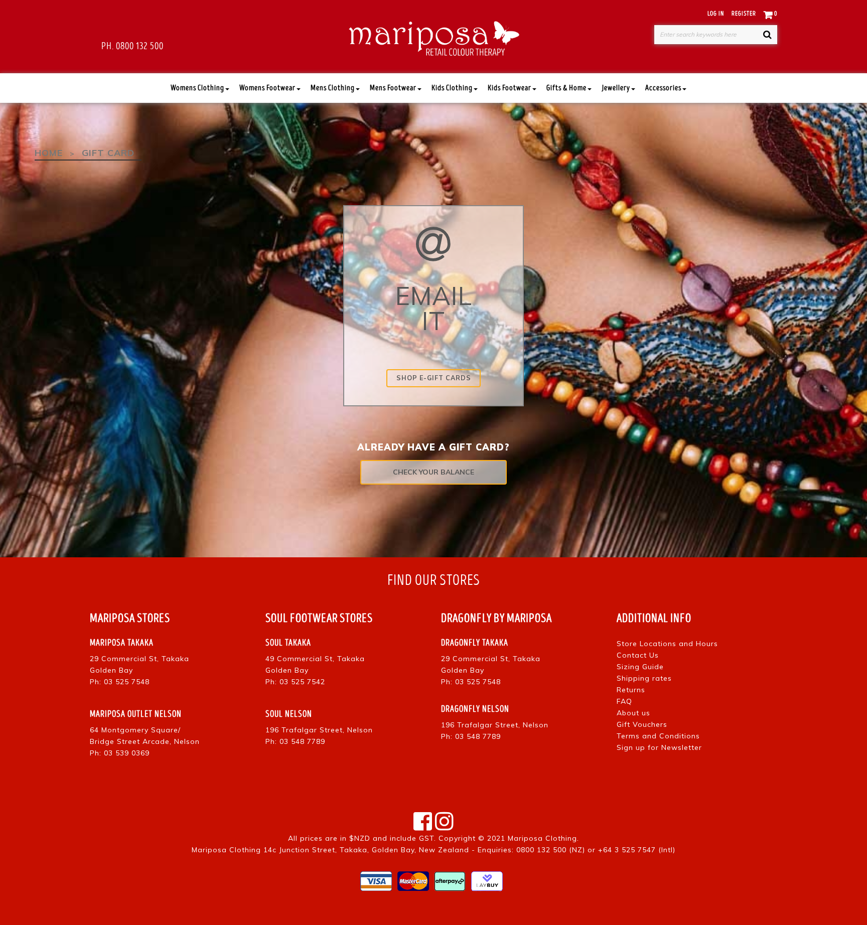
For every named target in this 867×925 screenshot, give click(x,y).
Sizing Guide (640, 666)
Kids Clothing (452, 88)
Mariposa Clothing (542, 838)
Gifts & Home (566, 88)
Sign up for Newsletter (659, 747)
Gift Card (108, 153)
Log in (715, 14)
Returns (631, 689)
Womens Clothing (197, 88)
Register (744, 14)
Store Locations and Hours (667, 643)
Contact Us (638, 655)
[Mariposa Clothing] (434, 36)
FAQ (624, 701)
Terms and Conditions (658, 735)
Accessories (663, 88)
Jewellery (616, 88)
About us (633, 712)
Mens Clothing (333, 88)
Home (49, 153)
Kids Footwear (509, 88)
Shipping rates (644, 678)
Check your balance (433, 472)
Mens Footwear (393, 88)
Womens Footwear (267, 88)
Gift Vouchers (642, 724)
